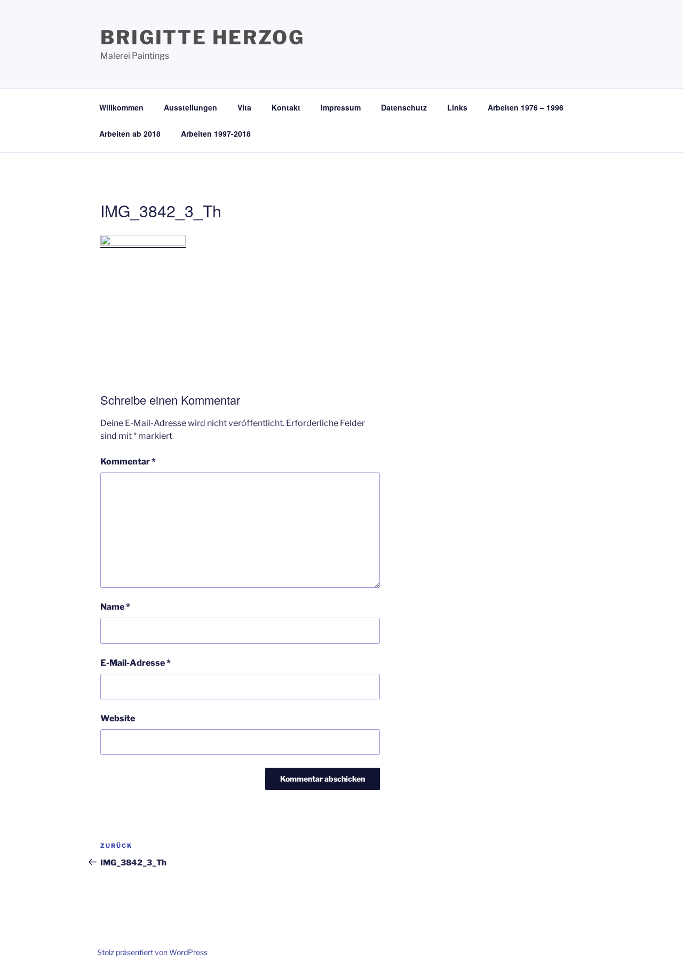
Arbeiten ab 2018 (130, 133)
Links (457, 107)
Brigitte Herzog (202, 37)
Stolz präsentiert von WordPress (152, 952)
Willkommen (121, 107)
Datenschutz (404, 107)
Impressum (341, 107)
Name (115, 607)
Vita (244, 107)
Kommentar (128, 461)
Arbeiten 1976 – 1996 (525, 107)
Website (117, 718)
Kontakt (286, 107)
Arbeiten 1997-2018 (216, 133)
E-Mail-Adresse (135, 663)
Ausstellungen (190, 107)
